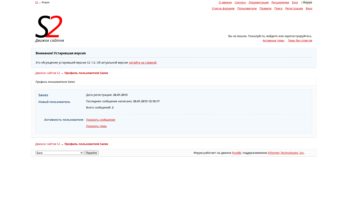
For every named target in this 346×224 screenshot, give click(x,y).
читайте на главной (142, 62)
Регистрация (294, 8)
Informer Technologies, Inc (286, 153)
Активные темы (273, 40)
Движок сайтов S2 (47, 73)
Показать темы (96, 126)
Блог (295, 2)
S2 (36, 2)
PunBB (236, 153)
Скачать (240, 2)
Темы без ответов (300, 40)
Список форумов (223, 8)
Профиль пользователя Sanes (86, 73)
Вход (309, 8)
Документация (259, 2)
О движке (225, 2)
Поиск (278, 8)
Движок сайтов (49, 40)
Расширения (280, 2)
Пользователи (247, 8)
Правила (266, 8)
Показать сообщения (100, 120)
